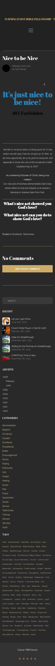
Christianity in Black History (29, 555)
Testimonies (28, 234)
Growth (47, 590)
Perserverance (15, 612)
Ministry (5, 608)
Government (7, 590)
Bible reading (28, 546)
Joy (39, 595)
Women (6, 519)
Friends (20, 582)
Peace (4, 612)
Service (5, 506)
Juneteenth (7, 599)
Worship (6, 523)
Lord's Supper (8, 604)
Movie (13, 608)
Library (40, 599)
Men (4, 489)
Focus (12, 582)
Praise (33, 612)
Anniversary (36, 542)
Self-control (43, 621)
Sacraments (7, 497)
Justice (17, 599)
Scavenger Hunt (22, 621)
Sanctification (8, 621)
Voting (17, 634)
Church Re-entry (21, 560)
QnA (19, 617)
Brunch (26, 551)
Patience (42, 608)
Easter (5, 451)
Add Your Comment (27, 268)
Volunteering (7, 634)
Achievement (14, 542)
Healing (5, 480)
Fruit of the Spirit (32, 582)
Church (33, 560)
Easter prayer (30, 568)
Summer (27, 626)
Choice (42, 551)
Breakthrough (16, 551)
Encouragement (9, 455)
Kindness (31, 599)
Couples (6, 438)
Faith (4, 577)
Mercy (47, 604)
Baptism (6, 429)
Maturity (34, 604)
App (44, 542)
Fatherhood (28, 577)
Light (47, 599)
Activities (25, 542)
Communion (43, 560)
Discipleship (8, 446)
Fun (42, 582)
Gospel (5, 476)
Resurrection (45, 617)
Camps (34, 551)
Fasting (5, 463)
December (6, 568)
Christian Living (9, 555)
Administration (9, 425)
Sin (11, 626)
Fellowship (7, 468)
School (5, 502)
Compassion (7, 564)
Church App (7, 560)
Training (6, 514)
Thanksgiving (22, 630)
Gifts (23, 586)
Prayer (5, 493)
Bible (38, 546)
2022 (4, 542)
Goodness (36, 586)
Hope (18, 595)
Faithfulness (45, 573)
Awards (5, 546)
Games (5, 586)
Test (46, 626)
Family (5, 459)
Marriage (25, 604)
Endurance (22, 573)
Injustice (26, 595)
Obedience (32, 608)
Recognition (33, 617)
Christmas (7, 434)
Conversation (28, 564)
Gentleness (15, 586)
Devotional (17, 234)
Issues (5, 485)
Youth (5, 527)
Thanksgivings (8, 630)
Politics (26, 612)
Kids (24, 599)
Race (25, 617)
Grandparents (27, 590)
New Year (22, 608)
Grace (17, 590)
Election (47, 568)
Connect (18, 564)
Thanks (33, 630)
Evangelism (34, 573)
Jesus (34, 595)
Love (18, 604)
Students (18, 626)
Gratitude (38, 590)
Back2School (15, 546)
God (4, 472)
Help (13, 595)
